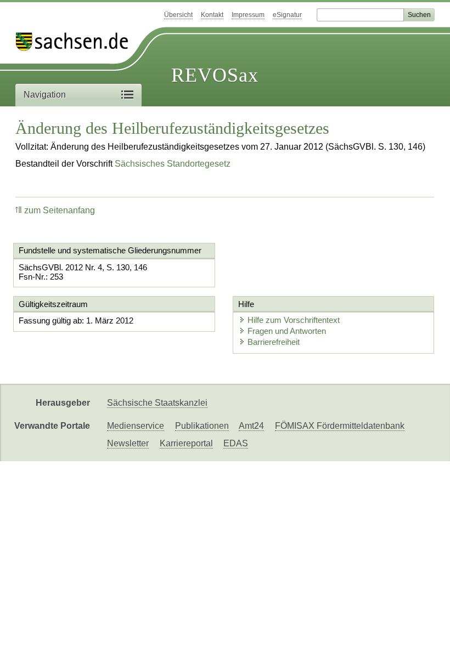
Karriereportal (186, 443)
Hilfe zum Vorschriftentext (294, 320)
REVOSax (214, 75)
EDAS (235, 443)
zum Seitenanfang (59, 210)
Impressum (248, 15)
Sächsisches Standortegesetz (172, 163)
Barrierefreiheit (274, 342)
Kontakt (212, 15)
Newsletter (128, 443)
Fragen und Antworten (287, 331)
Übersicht (178, 15)
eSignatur (287, 15)
